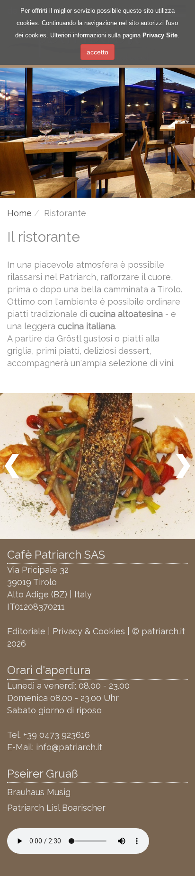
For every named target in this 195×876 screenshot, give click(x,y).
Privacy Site (159, 35)
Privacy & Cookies (89, 631)
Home (19, 213)
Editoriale (26, 631)
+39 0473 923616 (56, 735)
